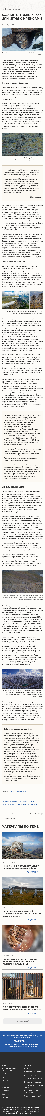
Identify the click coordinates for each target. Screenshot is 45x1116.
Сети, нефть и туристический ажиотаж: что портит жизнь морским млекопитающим (22, 913)
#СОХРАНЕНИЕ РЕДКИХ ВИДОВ (16, 805)
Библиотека (28, 1068)
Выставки (5, 1094)
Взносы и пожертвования (33, 1078)
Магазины (27, 1065)
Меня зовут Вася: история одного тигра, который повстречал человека (22, 1008)
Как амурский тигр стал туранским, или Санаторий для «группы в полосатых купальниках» (21, 961)
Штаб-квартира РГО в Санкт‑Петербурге (10, 1069)
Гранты (4, 1077)
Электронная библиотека (33, 1072)
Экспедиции (6, 1087)
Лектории (5, 1091)
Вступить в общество (32, 1075)
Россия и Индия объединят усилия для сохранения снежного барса (21, 867)
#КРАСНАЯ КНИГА (27, 801)
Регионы (5, 1074)
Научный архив (7, 1097)
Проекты (5, 1080)
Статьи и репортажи (13, 9)
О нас (4, 1065)
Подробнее (32, 872)
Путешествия (6, 1084)
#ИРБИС (34, 805)
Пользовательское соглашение (31, 1092)
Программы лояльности (33, 1082)
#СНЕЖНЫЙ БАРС (10, 801)
